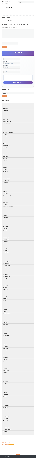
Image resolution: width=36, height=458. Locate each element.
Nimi (3, 41)
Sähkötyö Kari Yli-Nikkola (6, 440)
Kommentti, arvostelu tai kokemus (9, 27)
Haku (4, 96)
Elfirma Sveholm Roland (6, 447)
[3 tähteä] (4, 19)
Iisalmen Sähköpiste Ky (6, 442)
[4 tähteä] (5, 19)
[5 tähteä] (6, 19)
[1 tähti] (2, 19)
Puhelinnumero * (5, 65)
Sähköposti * (5, 61)
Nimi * (4, 57)
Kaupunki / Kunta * (6, 69)
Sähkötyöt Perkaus (5, 444)
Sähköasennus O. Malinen (6, 446)
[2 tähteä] (3, 19)
